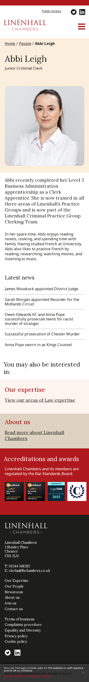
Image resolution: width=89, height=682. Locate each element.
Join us (10, 603)
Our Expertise (16, 581)
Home (10, 43)
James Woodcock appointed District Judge (41, 288)
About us (12, 597)
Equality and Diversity (23, 630)
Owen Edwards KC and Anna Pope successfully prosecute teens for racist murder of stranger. (39, 319)
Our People (14, 586)
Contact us (14, 609)
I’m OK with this (14, 676)
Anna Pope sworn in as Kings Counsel (38, 344)
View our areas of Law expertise (40, 400)
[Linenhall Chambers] (25, 29)
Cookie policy (16, 641)
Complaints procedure (23, 625)
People (25, 43)
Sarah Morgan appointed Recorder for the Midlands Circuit (42, 302)
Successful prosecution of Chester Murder (42, 334)
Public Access (51, 11)
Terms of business (19, 619)
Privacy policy (16, 636)
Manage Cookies (38, 676)
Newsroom (14, 592)
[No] (83, 672)
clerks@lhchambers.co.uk (29, 571)
